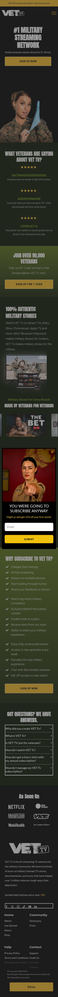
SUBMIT (29, 539)
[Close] (52, 452)
